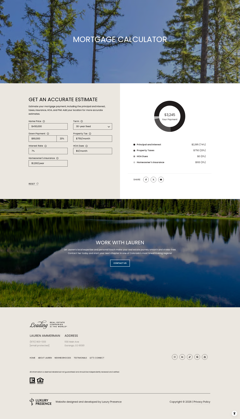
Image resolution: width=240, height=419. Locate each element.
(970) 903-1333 (38, 341)
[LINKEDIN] (182, 357)
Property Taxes (145, 150)
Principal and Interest (149, 144)
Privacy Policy (202, 401)
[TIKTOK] (189, 357)
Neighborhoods (63, 357)
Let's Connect (97, 358)
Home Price (35, 121)
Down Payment (37, 133)
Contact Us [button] (120, 263)
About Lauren (45, 357)
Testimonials (80, 357)
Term (76, 121)
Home (32, 357)
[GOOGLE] (197, 357)
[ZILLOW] (205, 357)
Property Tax (80, 133)
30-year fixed (83, 126)
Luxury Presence (112, 401)
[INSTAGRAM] (175, 357)
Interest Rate (36, 145)
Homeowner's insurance (42, 158)
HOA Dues (78, 145)
